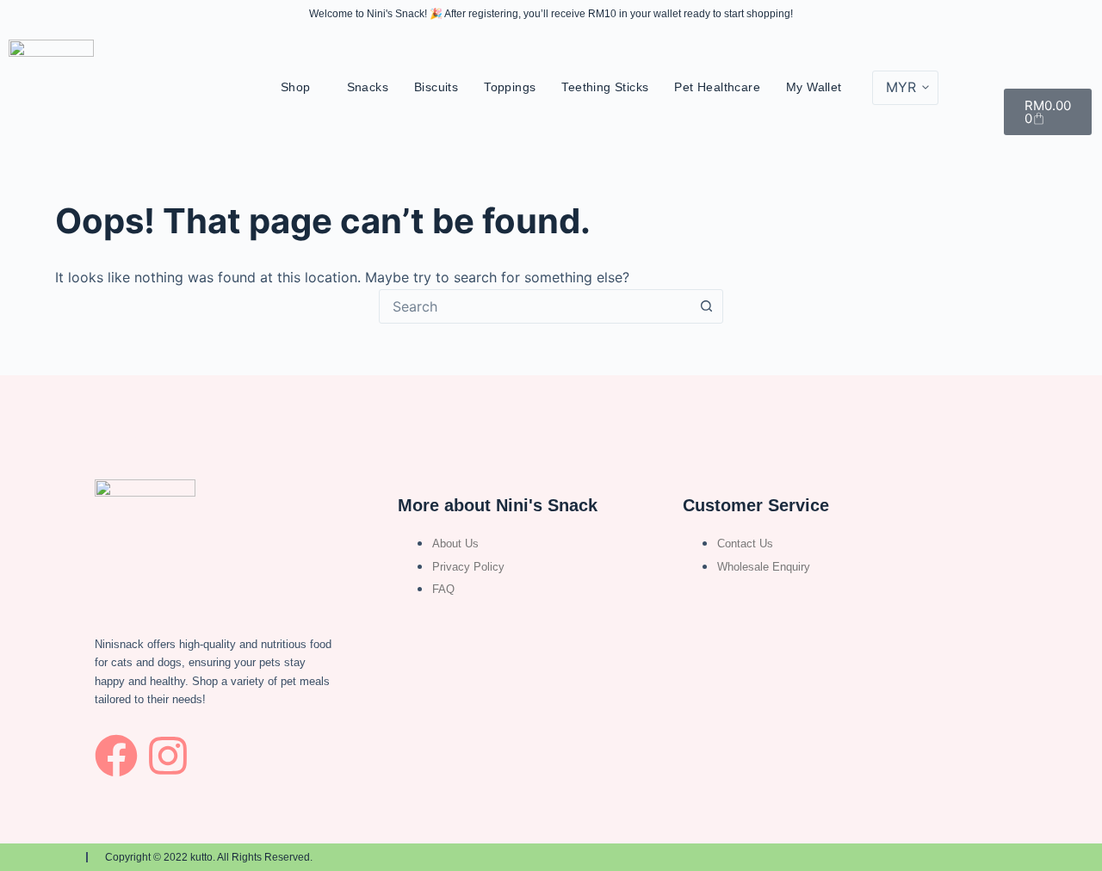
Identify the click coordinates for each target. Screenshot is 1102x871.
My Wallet (814, 87)
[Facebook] (116, 755)
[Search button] (706, 306)
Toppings (510, 87)
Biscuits (436, 87)
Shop (296, 87)
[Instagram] (167, 755)
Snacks (367, 87)
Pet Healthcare (717, 87)
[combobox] (535, 306)
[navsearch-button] (1053, 61)
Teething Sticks (604, 87)
